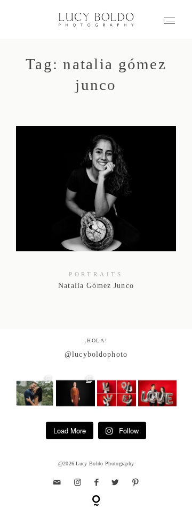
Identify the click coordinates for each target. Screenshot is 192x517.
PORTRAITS (96, 274)
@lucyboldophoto (96, 354)
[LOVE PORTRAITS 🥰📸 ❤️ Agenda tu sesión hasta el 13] (116, 393)
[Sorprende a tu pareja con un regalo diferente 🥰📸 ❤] (157, 393)
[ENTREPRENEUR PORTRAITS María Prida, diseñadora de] (75, 393)
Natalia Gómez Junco (96, 214)
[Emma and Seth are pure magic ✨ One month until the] (34, 393)
